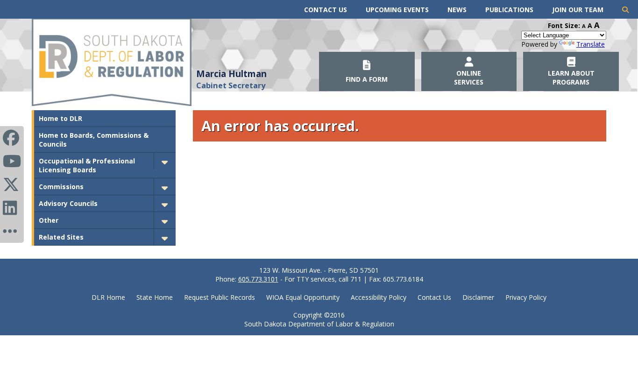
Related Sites (61, 237)
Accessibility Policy (378, 297)
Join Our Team (577, 9)
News (457, 9)
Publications (509, 9)
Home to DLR (60, 118)
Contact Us (325, 9)
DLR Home (108, 297)
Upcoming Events (397, 9)
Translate (590, 44)
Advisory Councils (68, 203)
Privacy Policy (525, 297)
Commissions (61, 186)
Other (48, 220)
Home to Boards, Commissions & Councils (94, 140)
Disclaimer (478, 297)
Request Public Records (219, 297)
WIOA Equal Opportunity (303, 297)
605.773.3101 (258, 279)
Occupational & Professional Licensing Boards (87, 165)
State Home (154, 297)
